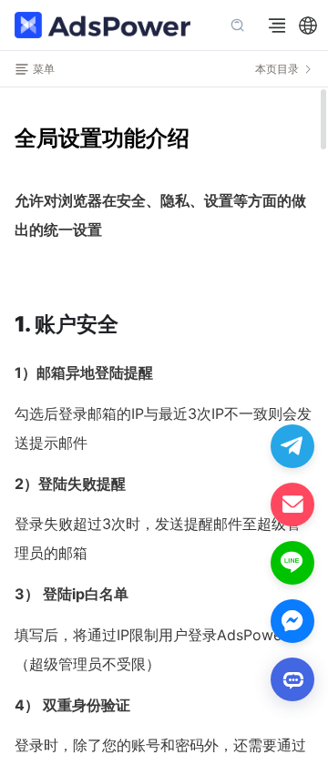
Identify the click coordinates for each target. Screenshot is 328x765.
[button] (308, 25)
